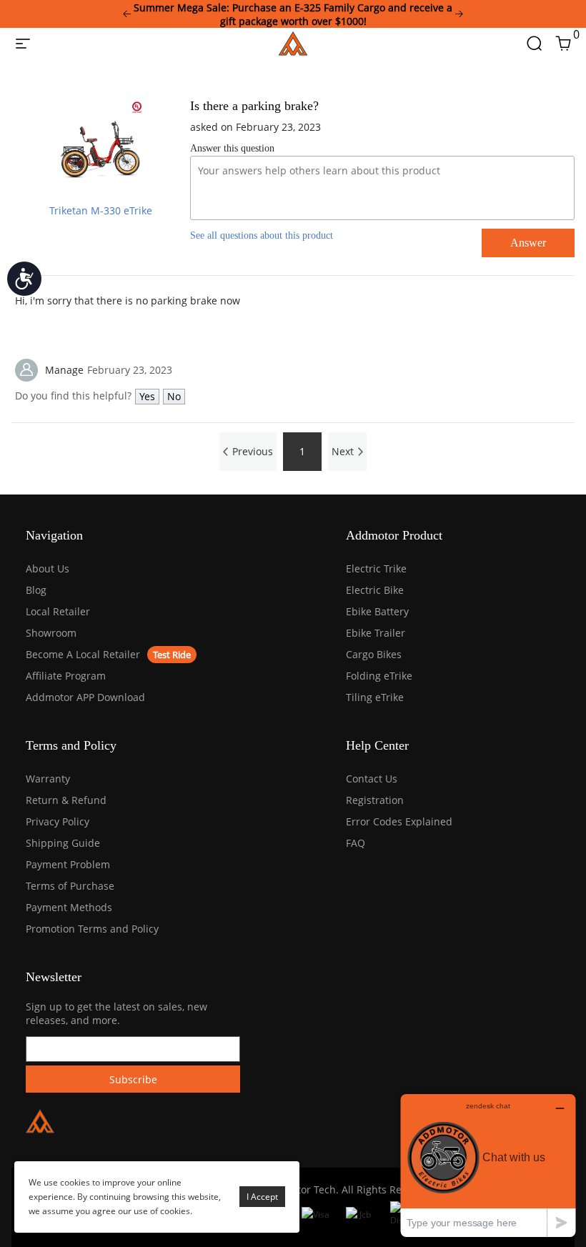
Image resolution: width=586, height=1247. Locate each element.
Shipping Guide (63, 843)
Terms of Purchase (70, 886)
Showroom (51, 633)
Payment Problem (68, 864)
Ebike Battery (377, 611)
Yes (147, 396)
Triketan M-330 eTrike (100, 210)
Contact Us (371, 778)
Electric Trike (376, 568)
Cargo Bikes (374, 654)
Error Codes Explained (399, 821)
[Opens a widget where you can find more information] (488, 1165)
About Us (47, 568)
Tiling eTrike (375, 697)
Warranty (48, 778)
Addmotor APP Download (85, 697)
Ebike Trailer (375, 633)
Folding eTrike (379, 675)
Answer (528, 243)
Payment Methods (69, 907)
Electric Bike (375, 590)
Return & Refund (66, 800)
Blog (36, 590)
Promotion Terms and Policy (92, 928)
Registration (375, 800)
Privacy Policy (57, 821)
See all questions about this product (261, 235)
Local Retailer (58, 611)
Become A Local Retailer (83, 654)
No (174, 396)
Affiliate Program (66, 675)
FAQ (355, 843)
